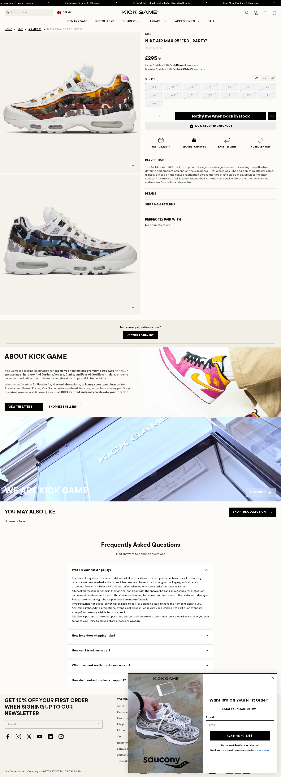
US (264, 78)
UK (256, 78)
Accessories (185, 21)
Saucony (122, 755)
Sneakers (129, 21)
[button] (132, 21)
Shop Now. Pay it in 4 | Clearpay (61, 3)
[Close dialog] (273, 678)
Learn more (191, 65)
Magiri (121, 724)
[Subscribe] (97, 724)
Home (8, 29)
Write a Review (144, 336)
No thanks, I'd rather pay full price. (240, 745)
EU (272, 78)
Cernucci (122, 712)
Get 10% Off (240, 735)
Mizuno (122, 730)
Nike (20, 29)
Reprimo (122, 742)
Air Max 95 (34, 29)
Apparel (155, 21)
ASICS (121, 706)
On (119, 736)
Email (210, 717)
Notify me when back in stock (221, 116)
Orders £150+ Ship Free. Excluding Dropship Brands (140, 3)
